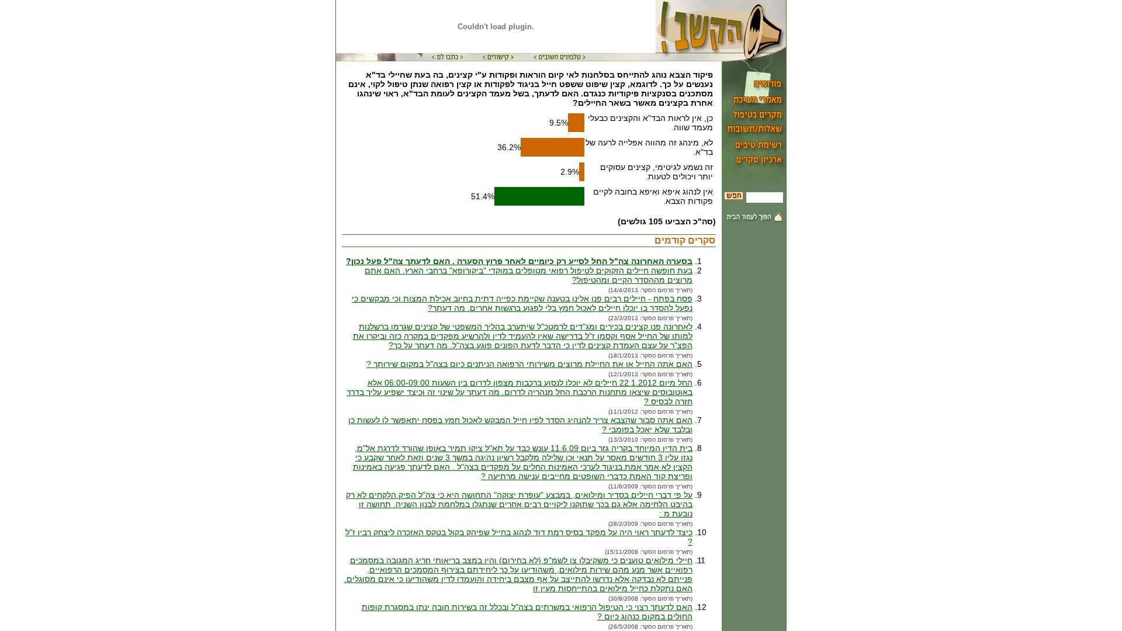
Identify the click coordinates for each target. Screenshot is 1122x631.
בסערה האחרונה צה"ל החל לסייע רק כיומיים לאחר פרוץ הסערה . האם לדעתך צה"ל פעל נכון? (519, 261)
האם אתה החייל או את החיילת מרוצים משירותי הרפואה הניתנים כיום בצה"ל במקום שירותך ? (529, 364)
